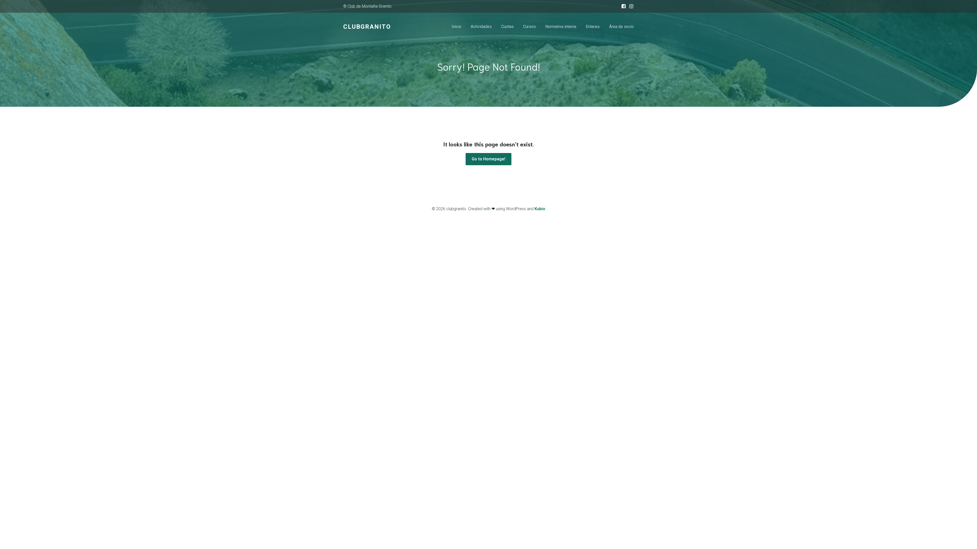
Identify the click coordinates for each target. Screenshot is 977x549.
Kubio (540, 208)
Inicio (456, 26)
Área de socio (621, 26)
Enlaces (593, 26)
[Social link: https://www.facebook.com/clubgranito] (622, 6)
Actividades (481, 26)
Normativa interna (560, 26)
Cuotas (507, 26)
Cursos (529, 26)
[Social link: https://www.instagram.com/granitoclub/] (630, 6)
